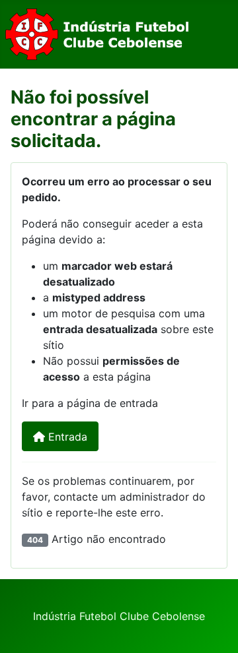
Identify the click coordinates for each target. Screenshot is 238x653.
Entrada (66, 436)
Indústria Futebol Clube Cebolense (119, 616)
